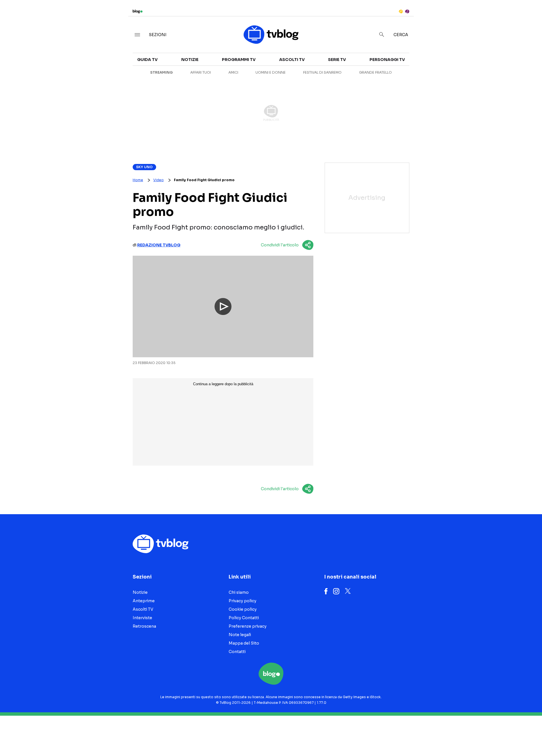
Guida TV (147, 59)
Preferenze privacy (247, 626)
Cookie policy (243, 609)
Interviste (468, 55)
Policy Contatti (244, 617)
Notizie (189, 59)
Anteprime (144, 600)
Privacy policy (242, 600)
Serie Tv (337, 59)
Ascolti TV (292, 59)
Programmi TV (238, 59)
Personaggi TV (387, 59)
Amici (233, 72)
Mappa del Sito (244, 643)
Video (158, 180)
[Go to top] (468, 717)
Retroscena (144, 626)
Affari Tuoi (200, 72)
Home (138, 180)
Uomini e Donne (270, 72)
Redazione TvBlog (158, 244)
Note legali (240, 634)
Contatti (237, 651)
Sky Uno (144, 167)
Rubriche (467, 65)
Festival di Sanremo (322, 72)
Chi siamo (239, 592)
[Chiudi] (528, 16)
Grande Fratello (375, 72)
